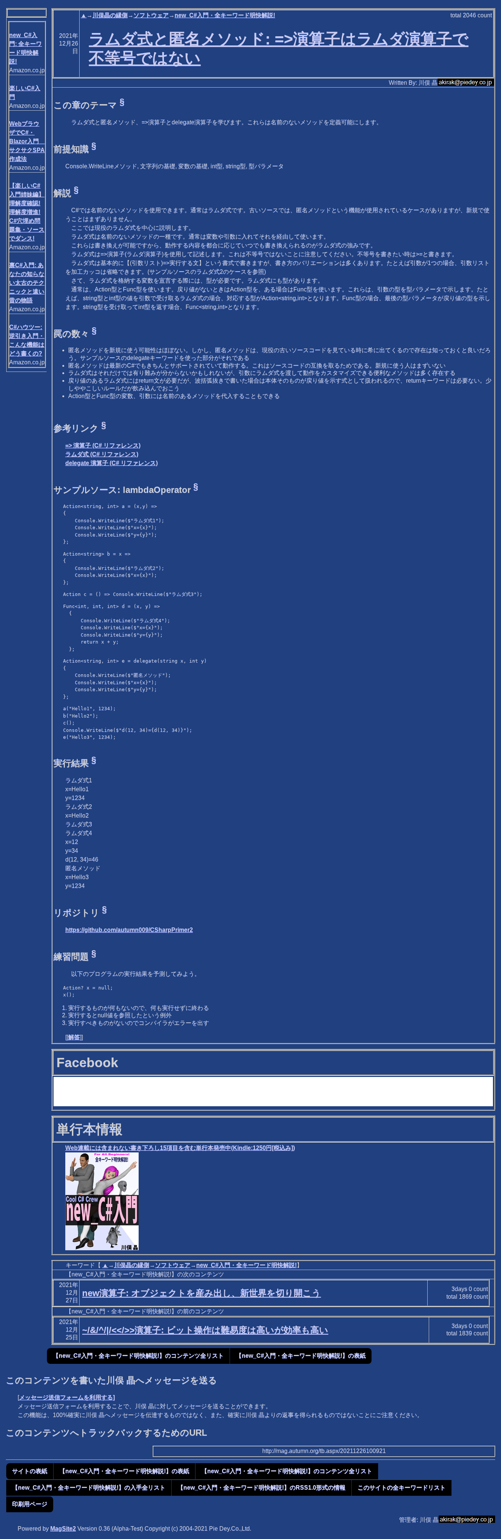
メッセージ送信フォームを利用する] (67, 1397)
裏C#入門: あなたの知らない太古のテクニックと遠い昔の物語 (26, 282)
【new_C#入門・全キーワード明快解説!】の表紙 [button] (301, 1355)
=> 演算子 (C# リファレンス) (102, 445)
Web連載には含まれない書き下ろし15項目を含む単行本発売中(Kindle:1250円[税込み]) (180, 1148)
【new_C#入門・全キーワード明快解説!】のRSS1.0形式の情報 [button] (261, 1487)
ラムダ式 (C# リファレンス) (101, 454)
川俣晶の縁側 (110, 15)
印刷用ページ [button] (29, 1504)
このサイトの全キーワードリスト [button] (402, 1487)
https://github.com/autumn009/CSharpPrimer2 (129, 930)
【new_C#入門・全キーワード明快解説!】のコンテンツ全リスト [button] (138, 1355)
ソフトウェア (151, 15)
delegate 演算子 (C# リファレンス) (111, 463)
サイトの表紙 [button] (29, 1471)
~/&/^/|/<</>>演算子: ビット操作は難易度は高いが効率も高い (205, 1330)
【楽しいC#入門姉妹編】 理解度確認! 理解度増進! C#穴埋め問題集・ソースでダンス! (26, 211)
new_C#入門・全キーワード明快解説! (225, 15)
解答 (74, 1037)
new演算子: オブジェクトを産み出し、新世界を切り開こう (201, 1293)
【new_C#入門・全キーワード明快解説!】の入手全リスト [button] (88, 1487)
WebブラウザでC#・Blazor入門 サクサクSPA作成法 (27, 141)
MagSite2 (63, 1528)
